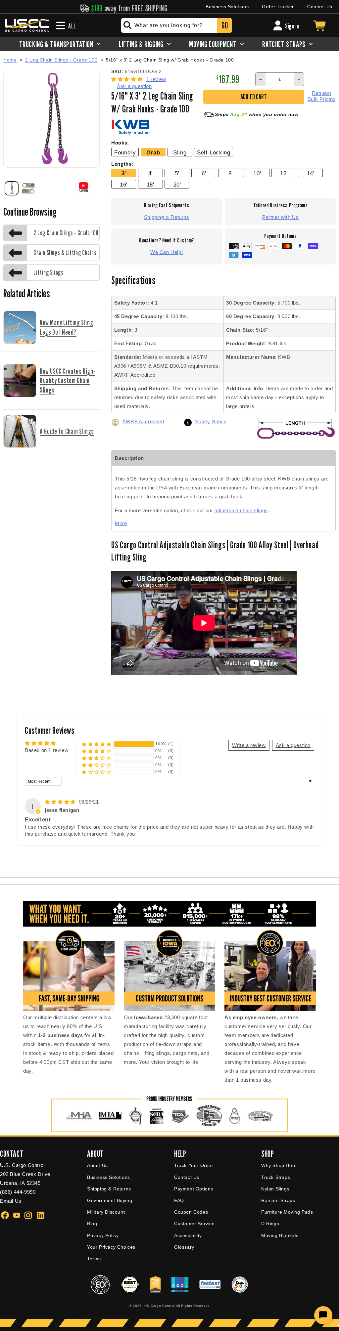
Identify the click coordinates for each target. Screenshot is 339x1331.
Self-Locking (213, 152)
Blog (92, 1223)
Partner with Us (280, 217)
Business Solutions (227, 6)
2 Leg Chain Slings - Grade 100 (61, 59)
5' (177, 173)
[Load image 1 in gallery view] (11, 188)
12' (284, 173)
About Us (97, 1165)
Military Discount (106, 1212)
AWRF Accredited (143, 421)
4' (150, 173)
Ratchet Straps (278, 1200)
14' (311, 173)
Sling (179, 152)
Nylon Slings (275, 1188)
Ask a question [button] (293, 745)
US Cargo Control (159, 1306)
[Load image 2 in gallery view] (28, 188)
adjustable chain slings (241, 510)
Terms (94, 1258)
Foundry (125, 152)
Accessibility (188, 1235)
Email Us (11, 1201)
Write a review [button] (249, 745)
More (121, 523)
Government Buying (109, 1200)
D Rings (270, 1223)
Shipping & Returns (166, 217)
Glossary (184, 1247)
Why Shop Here (279, 1165)
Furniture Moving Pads (287, 1212)
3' (123, 173)
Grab (153, 152)
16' (123, 184)
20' (177, 184)
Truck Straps (275, 1177)
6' (204, 173)
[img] (61, 802)
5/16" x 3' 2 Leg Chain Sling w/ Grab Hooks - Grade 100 (170, 60)
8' (230, 173)
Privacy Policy (103, 1235)
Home (10, 59)
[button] (127, 79)
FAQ (179, 1200)
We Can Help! (166, 252)
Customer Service (194, 1223)
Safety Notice (211, 421)
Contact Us (319, 6)
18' (150, 184)
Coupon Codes (191, 1212)
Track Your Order (194, 1165)
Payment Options (193, 1188)
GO (224, 25)
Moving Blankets (280, 1235)
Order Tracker (278, 6)
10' (257, 173)
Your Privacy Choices (111, 1247)
